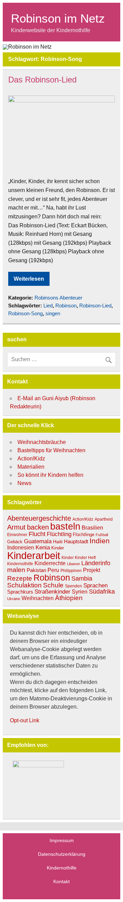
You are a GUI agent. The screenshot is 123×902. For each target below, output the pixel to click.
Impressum (62, 840)
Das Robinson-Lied (42, 79)
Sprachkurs (20, 592)
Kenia (43, 547)
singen (52, 313)
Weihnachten (38, 598)
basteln (65, 526)
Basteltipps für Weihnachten (51, 450)
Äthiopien (69, 597)
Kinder (57, 547)
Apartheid (104, 519)
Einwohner (17, 534)
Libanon (73, 564)
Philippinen (71, 570)
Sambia (81, 578)
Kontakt (61, 881)
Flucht (37, 534)
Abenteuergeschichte (39, 518)
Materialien (30, 467)
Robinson (66, 305)
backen (38, 527)
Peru (53, 570)
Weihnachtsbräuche (41, 442)
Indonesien (20, 547)
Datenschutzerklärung (61, 854)
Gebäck (15, 541)
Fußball (102, 535)
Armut (16, 527)
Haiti (58, 541)
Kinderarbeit (33, 555)
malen (16, 569)
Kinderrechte (50, 563)
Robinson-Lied (95, 305)
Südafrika (102, 591)
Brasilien (92, 528)
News (24, 483)
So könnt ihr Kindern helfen (50, 475)
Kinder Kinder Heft (79, 557)
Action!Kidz (31, 458)
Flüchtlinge (83, 534)
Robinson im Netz (58, 18)
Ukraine (13, 599)
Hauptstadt (76, 541)
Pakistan (36, 570)
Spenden (73, 586)
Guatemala (38, 541)
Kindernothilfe (20, 563)
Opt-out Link (24, 720)
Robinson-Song (25, 313)
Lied (48, 305)
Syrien (79, 592)
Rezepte (19, 578)
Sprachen (95, 585)
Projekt (91, 570)
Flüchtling (59, 534)
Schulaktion (24, 585)
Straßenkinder (52, 591)
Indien (100, 541)
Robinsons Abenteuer (58, 298)
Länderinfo (95, 563)
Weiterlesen (29, 279)
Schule (53, 585)
